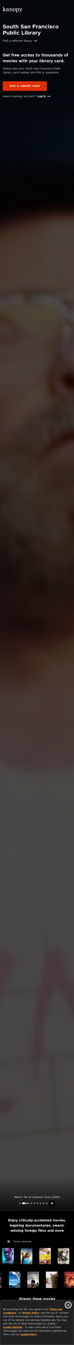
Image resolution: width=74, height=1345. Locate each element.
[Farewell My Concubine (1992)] (43, 1203)
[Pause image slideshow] (52, 1203)
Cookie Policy (28, 1334)
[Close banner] (68, 1305)
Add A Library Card (25, 86)
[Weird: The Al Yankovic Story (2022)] (25, 1203)
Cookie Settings (12, 1327)
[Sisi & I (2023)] (46, 1203)
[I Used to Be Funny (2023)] (20, 1203)
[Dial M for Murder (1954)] (40, 1203)
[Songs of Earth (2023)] (31, 1203)
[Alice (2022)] (34, 1203)
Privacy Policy (30, 1313)
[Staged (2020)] (37, 1203)
